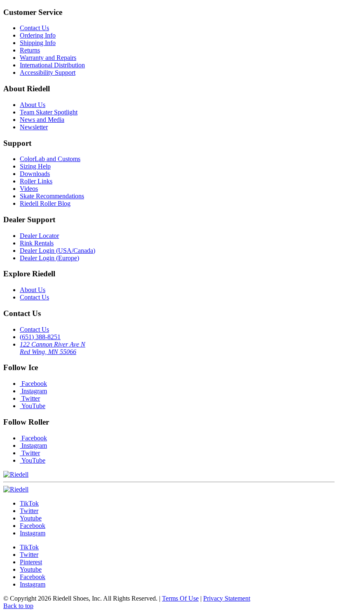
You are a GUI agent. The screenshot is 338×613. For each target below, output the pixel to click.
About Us (32, 104)
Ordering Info (38, 35)
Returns (30, 50)
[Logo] (15, 489)
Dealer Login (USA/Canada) (57, 250)
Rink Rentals (37, 243)
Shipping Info (38, 42)
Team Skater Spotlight (48, 112)
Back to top (18, 605)
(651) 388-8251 (40, 336)
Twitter (30, 398)
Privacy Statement (226, 598)
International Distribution (52, 65)
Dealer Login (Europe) (49, 257)
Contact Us (34, 27)
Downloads (35, 173)
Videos (29, 188)
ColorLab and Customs (50, 158)
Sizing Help (35, 166)
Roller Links (36, 181)
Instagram (33, 390)
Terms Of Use (180, 598)
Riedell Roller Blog (45, 203)
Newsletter (34, 127)
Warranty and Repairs (48, 57)
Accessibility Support (47, 72)
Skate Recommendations (52, 196)
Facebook (33, 383)
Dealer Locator (39, 235)
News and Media (42, 119)
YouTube (32, 405)
